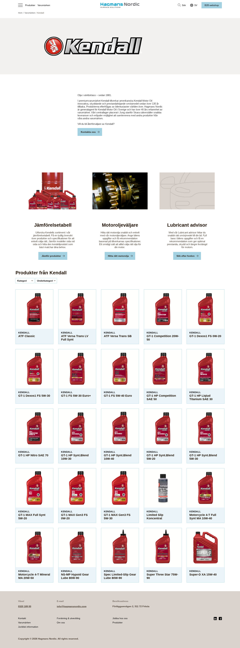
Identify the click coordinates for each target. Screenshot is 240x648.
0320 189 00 (24, 606)
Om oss (61, 622)
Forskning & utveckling (68, 618)
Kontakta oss (88, 132)
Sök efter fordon (185, 256)
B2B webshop (212, 5)
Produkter (30, 5)
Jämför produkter (51, 256)
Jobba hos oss (120, 618)
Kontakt (22, 618)
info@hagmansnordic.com (71, 606)
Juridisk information (28, 626)
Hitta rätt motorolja (118, 256)
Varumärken (44, 5)
